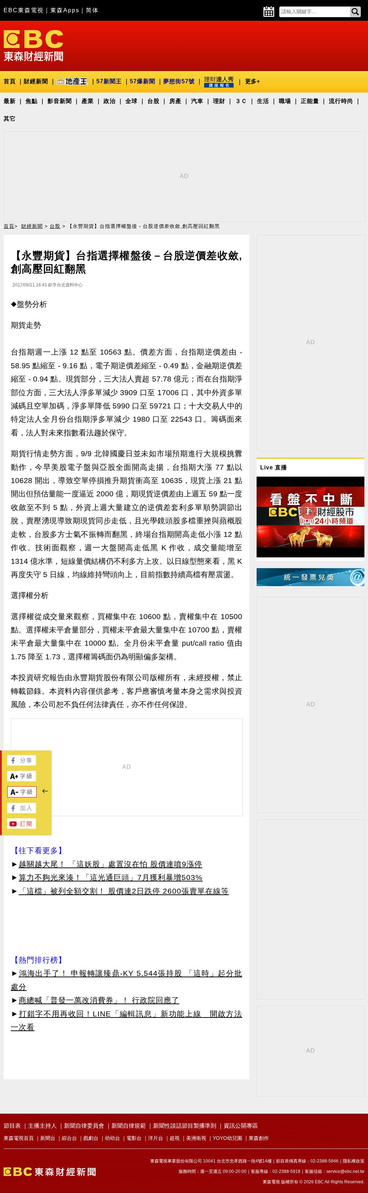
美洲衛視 (196, 1138)
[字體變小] (22, 795)
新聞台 (47, 1138)
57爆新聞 (142, 81)
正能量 (310, 101)
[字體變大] (21, 779)
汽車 (197, 101)
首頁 (10, 81)
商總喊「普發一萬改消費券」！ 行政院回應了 (99, 1000)
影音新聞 (59, 101)
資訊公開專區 (241, 1126)
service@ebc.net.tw (345, 1171)
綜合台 (69, 1138)
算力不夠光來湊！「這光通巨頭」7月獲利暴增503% (111, 877)
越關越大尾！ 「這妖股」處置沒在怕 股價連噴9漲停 (110, 864)
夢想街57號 (179, 81)
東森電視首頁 (19, 1138)
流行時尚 (341, 101)
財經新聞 (36, 81)
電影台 (134, 1138)
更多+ (252, 81)
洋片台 (155, 1138)
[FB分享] (21, 764)
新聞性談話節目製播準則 (184, 1126)
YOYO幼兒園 (227, 1138)
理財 (219, 101)
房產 (175, 101)
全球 (131, 101)
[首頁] (33, 45)
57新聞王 (109, 81)
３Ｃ (241, 101)
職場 (285, 101)
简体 (92, 10)
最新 (10, 101)
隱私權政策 (353, 1161)
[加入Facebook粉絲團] (21, 811)
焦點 (32, 101)
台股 (153, 101)
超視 (175, 1138)
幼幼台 (112, 1138)
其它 (10, 119)
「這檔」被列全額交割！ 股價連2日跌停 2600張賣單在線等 (124, 891)
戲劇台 (90, 1138)
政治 (110, 101)
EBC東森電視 (24, 10)
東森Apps (64, 10)
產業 (88, 101)
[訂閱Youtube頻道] (21, 827)
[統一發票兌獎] (310, 584)
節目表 (12, 1126)
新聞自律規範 (128, 1126)
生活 (263, 101)
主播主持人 (42, 1126)
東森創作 (259, 1138)
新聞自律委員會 (84, 1126)
